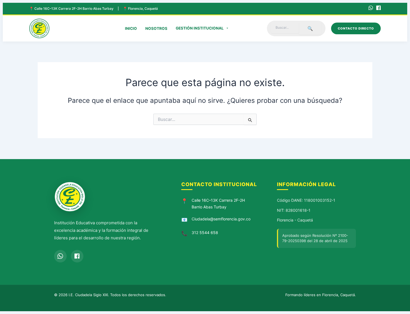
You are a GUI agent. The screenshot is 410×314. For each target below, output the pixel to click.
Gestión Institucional (200, 28)
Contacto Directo (356, 28)
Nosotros (156, 28)
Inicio (131, 28)
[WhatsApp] (370, 9)
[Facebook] (378, 9)
